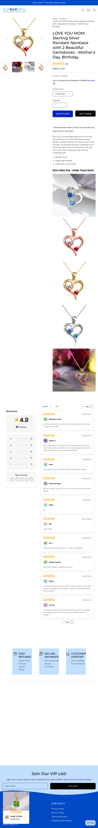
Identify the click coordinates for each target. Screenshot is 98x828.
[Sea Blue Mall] (14, 10)
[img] (58, 64)
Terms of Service (59, 816)
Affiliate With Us (10, 824)
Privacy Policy (57, 809)
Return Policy (57, 813)
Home (55, 19)
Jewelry (63, 19)
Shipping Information (61, 820)
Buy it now (85, 114)
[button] (82, 10)
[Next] (41, 39)
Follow (72, 786)
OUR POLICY (58, 803)
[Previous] (6, 39)
